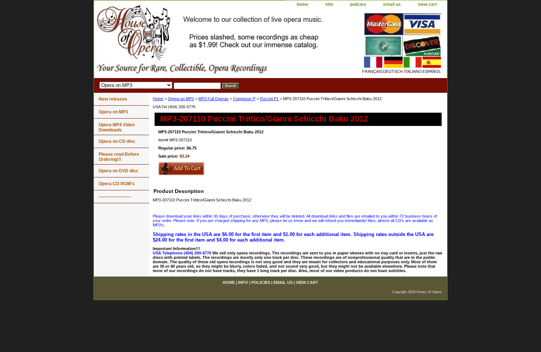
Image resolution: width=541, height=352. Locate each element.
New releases (113, 99)
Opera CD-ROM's (117, 183)
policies (358, 4)
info (329, 4)
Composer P (244, 98)
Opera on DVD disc (118, 170)
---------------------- (115, 196)
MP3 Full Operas (213, 98)
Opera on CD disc (117, 141)
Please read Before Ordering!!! (119, 157)
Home (158, 98)
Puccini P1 (269, 98)
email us (392, 4)
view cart (427, 4)
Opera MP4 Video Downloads (117, 127)
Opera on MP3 (181, 98)
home (302, 4)
